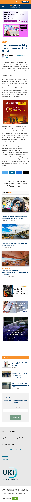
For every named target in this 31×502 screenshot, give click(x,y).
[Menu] (3, 6)
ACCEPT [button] (15, 498)
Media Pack (5, 459)
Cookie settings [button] (6, 498)
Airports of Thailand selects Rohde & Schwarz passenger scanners (20, 364)
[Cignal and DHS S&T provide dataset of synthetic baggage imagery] (6, 385)
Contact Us (5, 456)
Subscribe (25, 1)
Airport (4, 41)
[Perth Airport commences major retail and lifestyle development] (15, 231)
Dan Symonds (10, 55)
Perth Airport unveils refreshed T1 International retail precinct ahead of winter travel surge (15, 272)
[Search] (28, 6)
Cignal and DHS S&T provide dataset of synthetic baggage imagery (20, 385)
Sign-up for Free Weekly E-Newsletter (12, 449)
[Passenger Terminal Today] (15, 6)
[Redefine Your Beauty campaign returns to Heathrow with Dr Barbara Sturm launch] (15, 204)
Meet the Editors (6, 453)
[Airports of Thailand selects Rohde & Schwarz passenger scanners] (6, 364)
